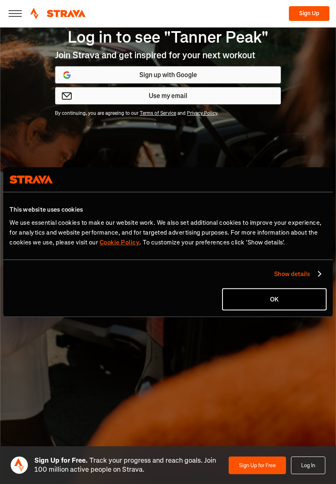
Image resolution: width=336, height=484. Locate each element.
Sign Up (309, 13)
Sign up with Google (168, 75)
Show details (292, 274)
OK (274, 299)
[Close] (15, 13)
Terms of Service (158, 113)
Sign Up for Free (257, 465)
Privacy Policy (202, 113)
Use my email (168, 95)
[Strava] (58, 13)
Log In (308, 465)
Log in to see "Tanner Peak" (168, 37)
